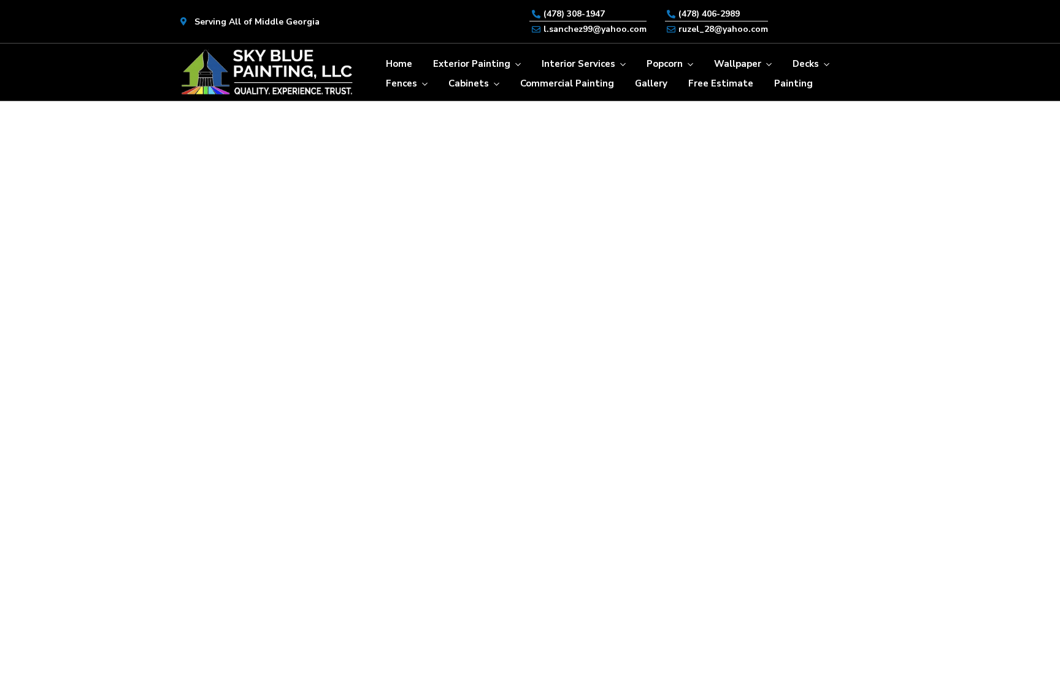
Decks (806, 64)
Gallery (651, 83)
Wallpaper (737, 64)
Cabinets (468, 83)
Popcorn (665, 64)
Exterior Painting (471, 64)
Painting (793, 83)
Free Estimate (720, 83)
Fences (401, 83)
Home (399, 64)
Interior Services (578, 64)
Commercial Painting (567, 83)
